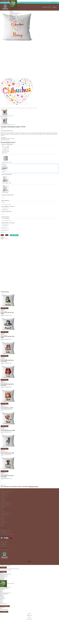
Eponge (11, 11)
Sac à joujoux (12, 17)
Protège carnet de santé (14, 8)
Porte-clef (11, 12)
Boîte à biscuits (12, 9)
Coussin (11, 10)
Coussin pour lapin (13, 18)
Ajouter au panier (14, 235)
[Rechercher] (51, 7)
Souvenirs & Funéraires (20, 3)
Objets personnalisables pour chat (15, 7)
